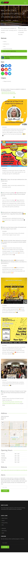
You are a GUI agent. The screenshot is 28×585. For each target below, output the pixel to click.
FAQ (3, 525)
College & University (7, 81)
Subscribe (5, 490)
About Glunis (4, 518)
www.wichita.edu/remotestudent (9, 93)
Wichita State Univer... (15, 437)
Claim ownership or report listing (9, 51)
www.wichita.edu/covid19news (8, 92)
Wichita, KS (15, 20)
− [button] (2, 425)
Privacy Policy (5, 522)
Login (3, 533)
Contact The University (7, 48)
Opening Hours (6, 44)
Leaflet (12, 446)
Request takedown (6, 53)
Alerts (4, 46)
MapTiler (15, 446)
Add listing (4, 530)
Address (4, 41)
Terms (3, 520)
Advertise (4, 528)
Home (2, 20)
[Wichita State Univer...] (14, 434)
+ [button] (2, 423)
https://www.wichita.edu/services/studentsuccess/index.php (14, 470)
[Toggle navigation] (25, 2)
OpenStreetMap (20, 446)
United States (8, 20)
